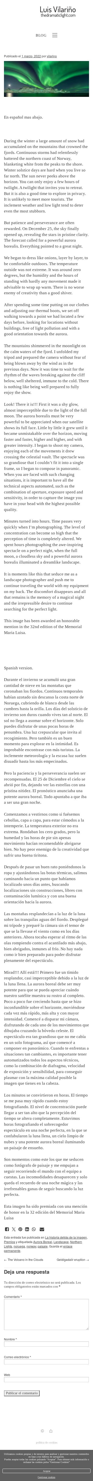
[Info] (42, 1431)
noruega (19, 1246)
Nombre (10, 1339)
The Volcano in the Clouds (23, 1259)
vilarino (52, 56)
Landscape (61, 1242)
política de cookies (46, 1442)
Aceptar (46, 1471)
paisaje (43, 1246)
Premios (9, 1242)
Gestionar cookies (46, 1477)
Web (7, 1375)
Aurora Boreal (42, 1242)
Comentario (13, 1296)
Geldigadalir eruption (73, 1259)
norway (31, 1246)
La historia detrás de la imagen (66, 1237)
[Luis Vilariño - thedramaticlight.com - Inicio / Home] (41, 12)
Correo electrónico (17, 1357)
